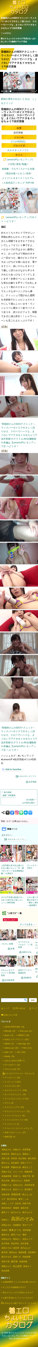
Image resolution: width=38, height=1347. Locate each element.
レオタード (17, 178)
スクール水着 (27, 168)
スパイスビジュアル (13, 1105)
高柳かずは (6, 1178)
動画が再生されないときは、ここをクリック (19, 101)
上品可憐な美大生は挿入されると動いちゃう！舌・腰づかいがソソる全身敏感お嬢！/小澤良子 (12, 869)
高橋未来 (16, 1200)
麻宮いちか (16, 1241)
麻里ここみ (23, 1205)
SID (18, 1058)
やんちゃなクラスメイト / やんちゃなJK (19, 1080)
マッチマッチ (10, 1130)
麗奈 (24, 1241)
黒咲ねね (13, 1258)
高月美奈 (5, 1250)
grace (7, 1042)
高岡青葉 (26, 1156)
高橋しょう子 (7, 1210)
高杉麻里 (15, 1169)
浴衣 (28, 173)
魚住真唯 (5, 1277)
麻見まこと (27, 1173)
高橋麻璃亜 (6, 1182)
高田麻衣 (32, 1258)
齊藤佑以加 (16, 1173)
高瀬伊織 (23, 1268)
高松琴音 (15, 1250)
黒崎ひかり (6, 1272)
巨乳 (12, 164)
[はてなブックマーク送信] (26, 813)
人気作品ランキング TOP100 (18, 182)
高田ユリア (27, 1245)
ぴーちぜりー (10, 1071)
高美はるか (18, 1191)
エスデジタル (10, 1092)
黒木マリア (27, 1231)
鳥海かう (27, 1272)
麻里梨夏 (27, 1236)
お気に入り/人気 (9, 1021)
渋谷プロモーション (13, 1139)
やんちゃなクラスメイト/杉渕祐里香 (8, 979)
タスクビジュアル (12, 1113)
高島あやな (6, 1156)
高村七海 (5, 1164)
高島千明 (26, 1210)
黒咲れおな (16, 1160)
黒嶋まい (26, 1160)
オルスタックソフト (18, 150)
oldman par (9, 1054)
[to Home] (19, 13)
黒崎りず (17, 1263)
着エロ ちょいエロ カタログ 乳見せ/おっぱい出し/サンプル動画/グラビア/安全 (18, 40)
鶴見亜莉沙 (6, 1214)
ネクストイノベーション (15, 1118)
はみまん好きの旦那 (13, 1067)
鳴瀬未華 (28, 1178)
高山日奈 (5, 1187)
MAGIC (8, 1050)
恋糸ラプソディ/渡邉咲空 (25, 978)
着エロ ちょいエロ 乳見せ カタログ (18, 1299)
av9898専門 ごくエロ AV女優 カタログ (19, 1288)
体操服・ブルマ (10, 168)
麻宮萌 (4, 1258)
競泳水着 (11, 173)
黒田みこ (17, 1245)
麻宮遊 (14, 1267)
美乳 (18, 164)
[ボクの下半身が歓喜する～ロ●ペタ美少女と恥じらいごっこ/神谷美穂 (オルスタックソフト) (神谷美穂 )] (12, 898)
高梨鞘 (27, 1187)
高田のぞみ (27, 957)
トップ (5, 1014)
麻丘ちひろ (27, 1218)
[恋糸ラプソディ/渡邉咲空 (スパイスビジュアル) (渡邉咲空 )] (25, 972)
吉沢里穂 (32, 781)
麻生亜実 (32, 1164)
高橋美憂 (26, 1263)
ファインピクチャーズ (14, 1126)
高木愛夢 (5, 1173)
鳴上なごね (27, 1201)
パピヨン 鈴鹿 (7, 949)
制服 (24, 164)
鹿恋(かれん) (16, 1187)
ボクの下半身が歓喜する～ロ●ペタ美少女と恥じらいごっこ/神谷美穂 (12, 905)
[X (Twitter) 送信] (8, 813)
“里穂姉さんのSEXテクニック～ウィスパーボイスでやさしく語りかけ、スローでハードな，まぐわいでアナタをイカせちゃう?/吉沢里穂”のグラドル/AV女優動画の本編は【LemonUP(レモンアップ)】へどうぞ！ (19, 435)
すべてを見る (27, 929)
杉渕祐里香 (9, 986)
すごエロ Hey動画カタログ (14, 1294)
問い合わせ (19, 1014)
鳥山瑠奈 (22, 1164)
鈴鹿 (12, 954)
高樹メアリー (26, 1169)
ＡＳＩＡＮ (18, 1178)
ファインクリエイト (13, 1122)
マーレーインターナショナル (17, 1135)
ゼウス (7, 1109)
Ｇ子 (3, 1205)
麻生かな (5, 1169)
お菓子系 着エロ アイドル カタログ (18, 1304)
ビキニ (21, 173)
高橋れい (5, 1226)
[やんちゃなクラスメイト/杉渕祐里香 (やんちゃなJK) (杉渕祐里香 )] (8, 972)
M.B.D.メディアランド (14, 1046)
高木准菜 (24, 1250)
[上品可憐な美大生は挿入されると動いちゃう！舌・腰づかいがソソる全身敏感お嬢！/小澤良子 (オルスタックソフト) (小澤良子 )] (12, 861)
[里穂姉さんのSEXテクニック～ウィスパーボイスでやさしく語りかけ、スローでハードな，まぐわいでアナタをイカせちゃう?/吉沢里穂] (19, 201)
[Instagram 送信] (17, 813)
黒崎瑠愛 (22, 1258)
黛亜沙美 (24, 1214)
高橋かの (17, 1156)
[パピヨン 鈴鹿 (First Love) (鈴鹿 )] (8, 945)
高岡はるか (6, 1231)
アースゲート (10, 1084)
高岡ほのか (6, 1245)
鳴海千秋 (26, 1182)
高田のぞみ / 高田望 (10, 1254)
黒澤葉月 (28, 1195)
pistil (6, 1058)
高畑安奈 (5, 1160)
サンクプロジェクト (13, 1101)
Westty (7, 1063)
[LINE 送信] (21, 813)
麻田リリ (5, 1218)
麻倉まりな (15, 1236)
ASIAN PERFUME (12, 1033)
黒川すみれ (6, 1263)
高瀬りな (17, 1182)
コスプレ (29, 178)
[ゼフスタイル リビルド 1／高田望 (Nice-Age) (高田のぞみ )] (25, 943)
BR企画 (8, 1037)
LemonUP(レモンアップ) (20, 159)
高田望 (14, 1164)
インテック (9, 1088)
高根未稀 (5, 1201)
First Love (24, 1037)
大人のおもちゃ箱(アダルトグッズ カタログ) (18, 1309)
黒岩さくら (18, 1195)
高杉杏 (18, 1210)
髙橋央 (4, 1236)
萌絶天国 (8, 1143)
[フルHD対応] (18, 141)
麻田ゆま (5, 1241)
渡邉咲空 (28, 984)
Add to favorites (13, 769)
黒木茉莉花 (12, 1205)
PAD (24, 1054)
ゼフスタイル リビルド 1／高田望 (25, 950)
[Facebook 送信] (12, 813)
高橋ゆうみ (6, 1191)
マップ (33, 1014)
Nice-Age (22, 1050)
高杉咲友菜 (29, 1191)
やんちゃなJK (10, 1075)
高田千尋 (5, 1268)
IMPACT (21, 1042)
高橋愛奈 (17, 1231)
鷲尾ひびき (6, 1195)
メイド (5, 178)
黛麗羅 (16, 1214)
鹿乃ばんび (26, 1254)
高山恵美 (17, 1272)
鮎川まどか (16, 1218)
